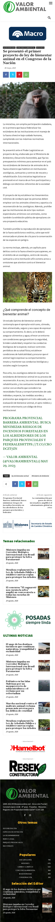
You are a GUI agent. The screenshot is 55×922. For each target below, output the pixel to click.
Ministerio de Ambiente (40, 476)
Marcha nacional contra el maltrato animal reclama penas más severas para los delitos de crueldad (21, 707)
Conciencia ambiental (26, 48)
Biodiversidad (9, 48)
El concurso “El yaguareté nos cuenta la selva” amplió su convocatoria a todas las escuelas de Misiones (21, 592)
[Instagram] (30, 815)
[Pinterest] (19, 75)
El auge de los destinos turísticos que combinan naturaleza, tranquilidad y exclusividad (21, 648)
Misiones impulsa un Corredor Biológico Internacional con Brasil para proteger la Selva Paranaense (20, 555)
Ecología (40, 48)
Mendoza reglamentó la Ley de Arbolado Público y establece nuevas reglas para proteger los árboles (21, 574)
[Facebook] (6, 75)
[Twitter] (13, 75)
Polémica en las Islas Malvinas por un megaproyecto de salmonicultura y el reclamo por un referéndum (18, 687)
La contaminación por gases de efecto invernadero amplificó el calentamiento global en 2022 (41, 503)
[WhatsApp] (26, 75)
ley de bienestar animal (20, 476)
